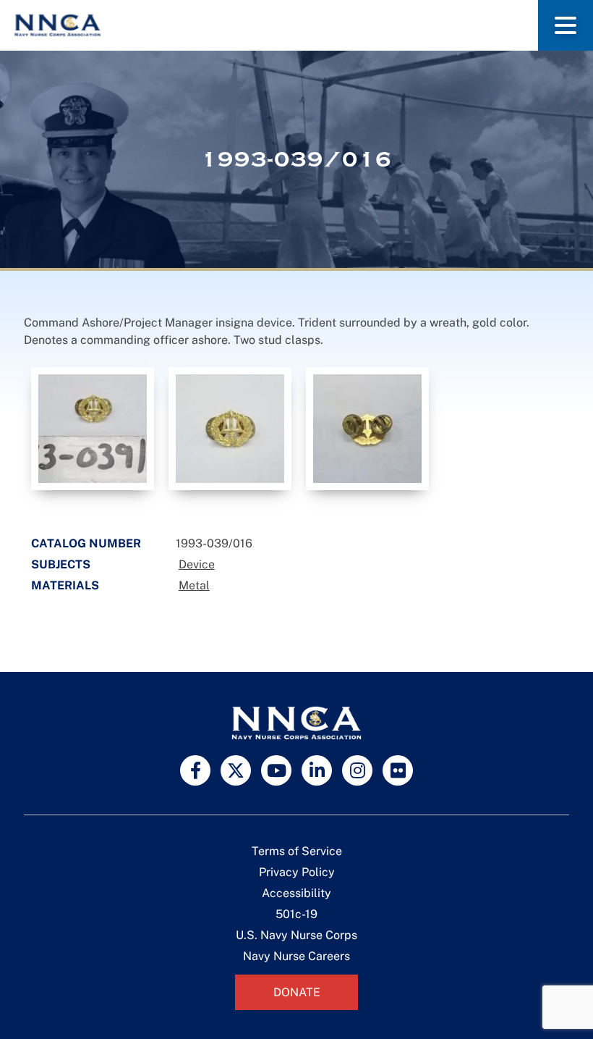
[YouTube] (276, 770)
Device (197, 564)
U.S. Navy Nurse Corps (296, 935)
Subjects (60, 564)
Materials (65, 585)
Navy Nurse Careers (296, 956)
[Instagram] (357, 770)
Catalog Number (86, 543)
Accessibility (296, 893)
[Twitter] (236, 770)
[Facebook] (195, 770)
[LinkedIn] (317, 770)
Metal (194, 585)
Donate (296, 992)
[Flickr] (398, 770)
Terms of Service (297, 851)
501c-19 (296, 914)
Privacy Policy (297, 872)
